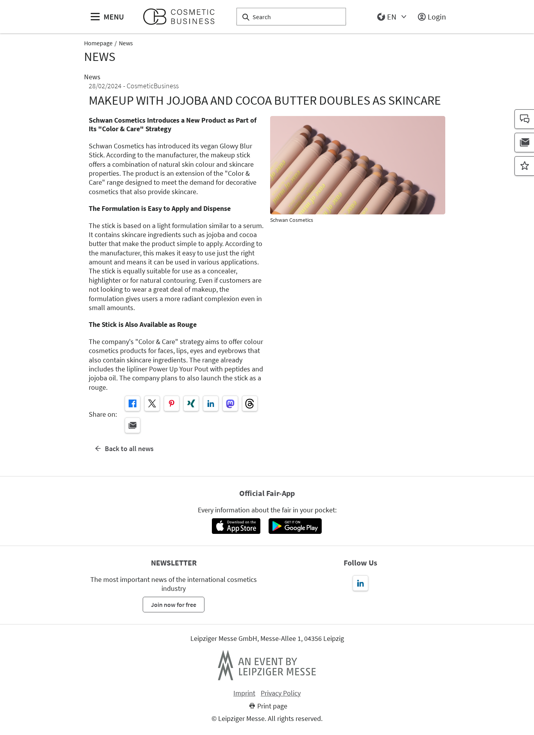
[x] (152, 403)
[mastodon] (230, 403)
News (126, 43)
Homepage (98, 43)
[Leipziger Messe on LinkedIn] (360, 583)
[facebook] (132, 403)
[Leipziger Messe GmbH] (267, 665)
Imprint (244, 693)
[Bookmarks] (524, 166)
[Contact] (524, 119)
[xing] (191, 403)
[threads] (250, 403)
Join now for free (173, 604)
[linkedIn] (211, 403)
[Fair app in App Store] (236, 526)
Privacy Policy (281, 693)
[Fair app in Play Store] (295, 526)
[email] (132, 425)
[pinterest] (171, 403)
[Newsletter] (524, 142)
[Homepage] (182, 16)
